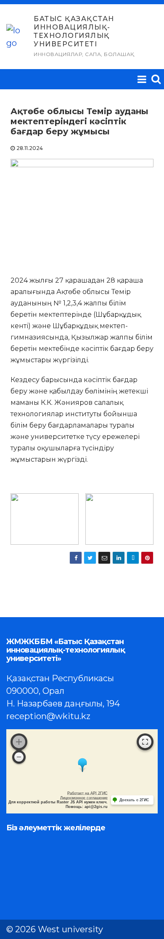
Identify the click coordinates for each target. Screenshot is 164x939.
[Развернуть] (145, 742)
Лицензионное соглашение (84, 798)
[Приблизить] (19, 741)
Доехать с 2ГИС (134, 800)
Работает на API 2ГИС (87, 793)
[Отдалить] (19, 757)
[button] (156, 79)
